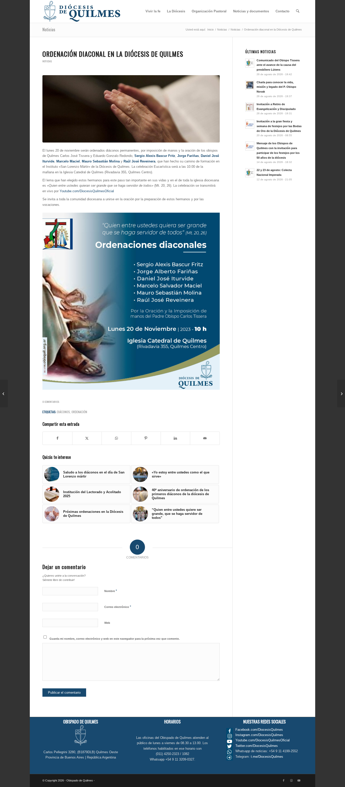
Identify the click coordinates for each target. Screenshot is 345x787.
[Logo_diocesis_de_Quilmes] (81, 11)
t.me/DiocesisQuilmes (267, 756)
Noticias (48, 29)
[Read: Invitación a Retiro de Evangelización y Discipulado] (249, 106)
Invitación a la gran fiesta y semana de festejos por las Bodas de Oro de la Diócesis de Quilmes (279, 126)
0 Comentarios (50, 402)
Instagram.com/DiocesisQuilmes (259, 735)
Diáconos (63, 412)
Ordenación (79, 412)
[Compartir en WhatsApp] (116, 438)
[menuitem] (153, 11)
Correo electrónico (117, 607)
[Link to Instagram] (291, 780)
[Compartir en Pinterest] (146, 438)
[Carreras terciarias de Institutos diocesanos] (341, 393)
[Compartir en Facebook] (57, 438)
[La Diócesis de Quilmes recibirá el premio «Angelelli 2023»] (4, 393)
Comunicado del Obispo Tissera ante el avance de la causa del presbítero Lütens (278, 65)
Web (107, 622)
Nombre (110, 591)
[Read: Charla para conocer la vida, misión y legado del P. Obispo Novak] (249, 85)
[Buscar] (298, 11)
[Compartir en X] (87, 438)
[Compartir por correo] (204, 438)
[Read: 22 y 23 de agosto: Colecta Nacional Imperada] (249, 172)
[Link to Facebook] (283, 780)
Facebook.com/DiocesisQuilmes (259, 730)
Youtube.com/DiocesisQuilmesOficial (87, 191)
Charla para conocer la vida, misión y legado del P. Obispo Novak (276, 87)
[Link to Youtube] (299, 780)
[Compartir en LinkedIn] (175, 438)
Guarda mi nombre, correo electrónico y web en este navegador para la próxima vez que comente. (115, 638)
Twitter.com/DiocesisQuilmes (256, 746)
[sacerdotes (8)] (131, 109)
